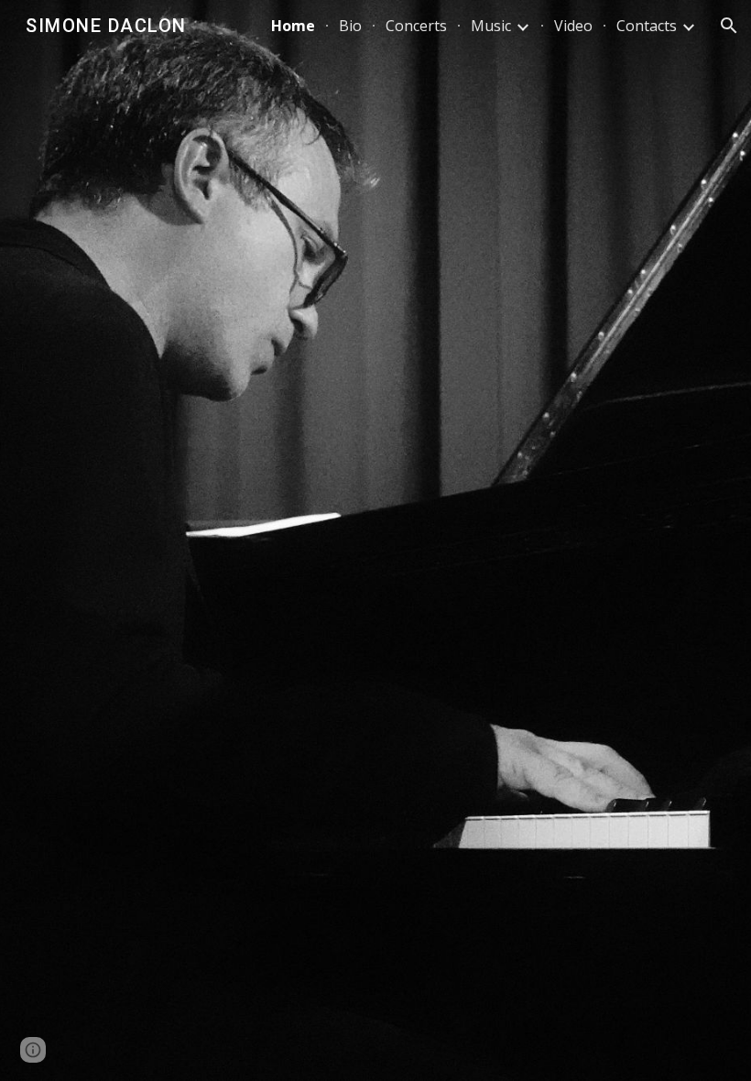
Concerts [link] (416, 26)
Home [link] (293, 26)
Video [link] (573, 26)
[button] (729, 26)
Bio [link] (350, 26)
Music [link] (491, 26)
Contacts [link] (646, 26)
